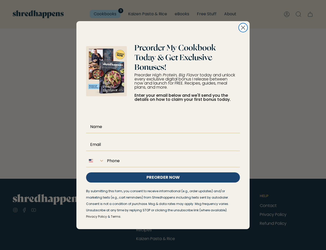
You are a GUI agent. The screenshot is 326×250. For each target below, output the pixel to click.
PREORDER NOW (163, 177)
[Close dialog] (243, 27)
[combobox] (95, 161)
